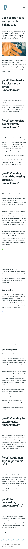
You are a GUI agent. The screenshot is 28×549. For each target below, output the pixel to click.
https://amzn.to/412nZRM (9, 270)
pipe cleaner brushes (7, 298)
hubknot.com (15, 544)
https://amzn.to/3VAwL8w (9, 345)
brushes (18, 303)
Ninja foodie (17, 444)
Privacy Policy (7, 546)
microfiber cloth (9, 231)
